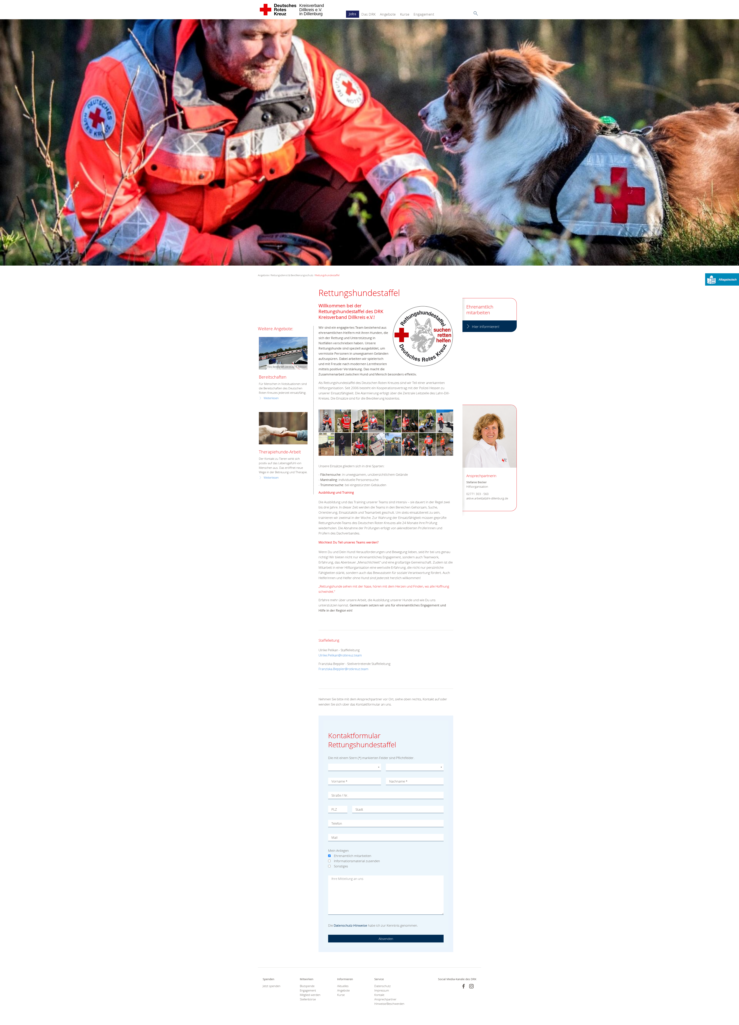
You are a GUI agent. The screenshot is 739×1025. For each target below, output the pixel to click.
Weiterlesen (271, 398)
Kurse (405, 14)
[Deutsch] (722, 279)
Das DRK (368, 14)
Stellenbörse (308, 999)
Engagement (424, 14)
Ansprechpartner (385, 999)
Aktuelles (343, 986)
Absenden (386, 938)
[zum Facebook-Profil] (463, 986)
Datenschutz (382, 986)
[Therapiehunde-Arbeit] (283, 428)
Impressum (381, 990)
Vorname (339, 781)
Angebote (388, 14)
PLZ (334, 809)
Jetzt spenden (271, 986)
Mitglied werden (310, 995)
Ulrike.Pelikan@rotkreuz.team (340, 655)
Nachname (398, 781)
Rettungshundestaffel (327, 275)
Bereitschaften (272, 377)
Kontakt (379, 995)
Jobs (352, 14)
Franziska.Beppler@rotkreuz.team (343, 669)
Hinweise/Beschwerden (388, 1004)
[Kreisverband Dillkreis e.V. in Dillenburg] (278, 9)
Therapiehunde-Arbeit (280, 451)
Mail (334, 837)
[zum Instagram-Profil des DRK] (471, 986)
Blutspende (307, 986)
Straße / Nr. (339, 795)
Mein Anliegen (338, 850)
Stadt (359, 809)
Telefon (336, 823)
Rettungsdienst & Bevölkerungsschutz (292, 275)
